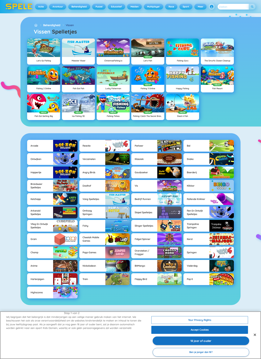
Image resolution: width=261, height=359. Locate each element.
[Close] (255, 335)
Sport (186, 6)
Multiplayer (153, 6)
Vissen (70, 25)
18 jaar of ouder (200, 341)
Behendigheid (79, 6)
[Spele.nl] (36, 25)
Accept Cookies (200, 329)
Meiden (134, 6)
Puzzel (99, 6)
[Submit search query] (252, 7)
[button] (212, 7)
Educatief (116, 6)
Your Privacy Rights (199, 319)
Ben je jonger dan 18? (200, 352)
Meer (200, 6)
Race (171, 6)
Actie (41, 6)
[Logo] (19, 6)
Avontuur (58, 6)
